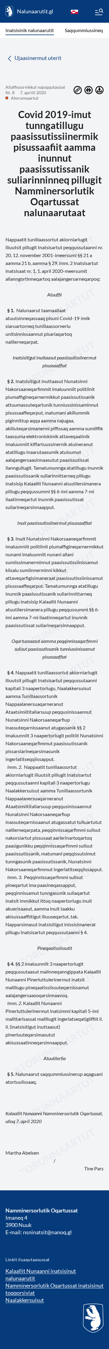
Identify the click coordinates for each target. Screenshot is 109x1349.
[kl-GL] (74, 11)
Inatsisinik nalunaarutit (29, 30)
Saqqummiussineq (84, 30)
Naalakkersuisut (24, 1300)
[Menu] (99, 13)
